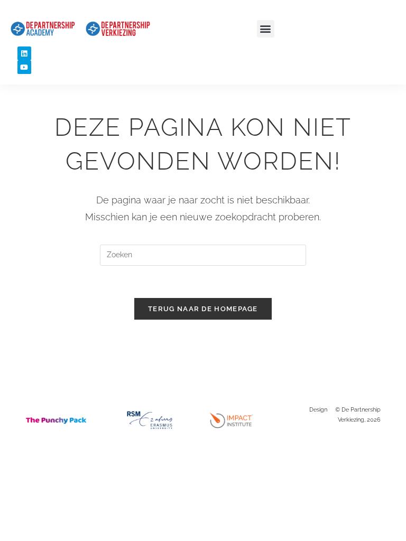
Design (318, 409)
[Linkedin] (24, 53)
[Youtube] (24, 67)
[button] (265, 29)
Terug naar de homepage (203, 309)
